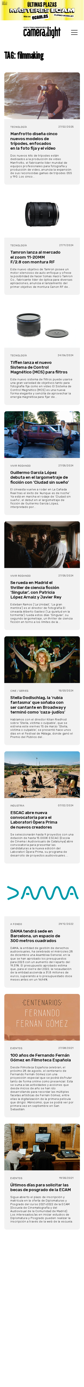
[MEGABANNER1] (42, 10)
